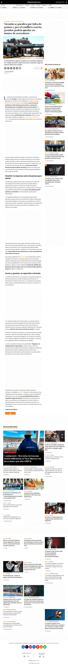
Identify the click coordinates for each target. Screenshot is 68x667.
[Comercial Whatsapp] (43, 656)
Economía (27, 5)
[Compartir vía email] (20, 68)
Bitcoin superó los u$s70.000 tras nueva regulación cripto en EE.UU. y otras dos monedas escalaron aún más (33, 567)
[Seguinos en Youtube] (37, 647)
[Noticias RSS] (41, 647)
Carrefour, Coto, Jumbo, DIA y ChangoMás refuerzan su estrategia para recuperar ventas (54, 181)
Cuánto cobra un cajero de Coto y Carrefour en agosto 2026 (54, 457)
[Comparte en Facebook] (5, 68)
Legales (50, 5)
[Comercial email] (40, 656)
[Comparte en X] (8, 68)
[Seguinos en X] (26, 647)
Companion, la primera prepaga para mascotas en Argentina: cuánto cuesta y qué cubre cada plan (54, 85)
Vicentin (23, 257)
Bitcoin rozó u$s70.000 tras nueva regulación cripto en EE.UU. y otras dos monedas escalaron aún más (11, 543)
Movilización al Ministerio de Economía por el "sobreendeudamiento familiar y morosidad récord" (12, 495)
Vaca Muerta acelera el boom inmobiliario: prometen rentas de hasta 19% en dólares (54, 132)
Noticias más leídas (10, 427)
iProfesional (7, 21)
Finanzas (38, 5)
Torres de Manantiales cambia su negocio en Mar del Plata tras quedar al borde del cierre (54, 156)
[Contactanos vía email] (24, 656)
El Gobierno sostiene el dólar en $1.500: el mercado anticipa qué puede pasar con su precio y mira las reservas (34, 601)
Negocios (13, 21)
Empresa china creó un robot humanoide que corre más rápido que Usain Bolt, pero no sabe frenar (12, 601)
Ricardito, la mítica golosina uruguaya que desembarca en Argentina (54, 519)
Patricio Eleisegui (9, 71)
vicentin (13, 413)
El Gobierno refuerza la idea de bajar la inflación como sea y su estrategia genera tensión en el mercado (53, 471)
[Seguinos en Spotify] (44, 647)
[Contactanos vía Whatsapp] (28, 656)
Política (32, 5)
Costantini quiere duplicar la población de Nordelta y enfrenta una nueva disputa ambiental (12, 470)
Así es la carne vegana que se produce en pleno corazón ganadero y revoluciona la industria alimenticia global (53, 109)
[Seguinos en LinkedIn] (34, 647)
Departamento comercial (41, 654)
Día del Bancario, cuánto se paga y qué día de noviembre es (12, 576)
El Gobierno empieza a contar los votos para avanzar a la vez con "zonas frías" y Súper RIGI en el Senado (54, 566)
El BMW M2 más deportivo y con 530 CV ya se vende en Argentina (12, 517)
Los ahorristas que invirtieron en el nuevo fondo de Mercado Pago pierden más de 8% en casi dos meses (54, 578)
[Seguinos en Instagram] (30, 647)
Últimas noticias (19, 5)
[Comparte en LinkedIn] (14, 68)
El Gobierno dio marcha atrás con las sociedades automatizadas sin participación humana (54, 553)
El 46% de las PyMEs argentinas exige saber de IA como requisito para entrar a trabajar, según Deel (55, 447)
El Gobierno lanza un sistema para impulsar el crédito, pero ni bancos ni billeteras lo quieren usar (34, 543)
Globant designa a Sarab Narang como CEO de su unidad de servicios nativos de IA (34, 470)
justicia (7, 413)
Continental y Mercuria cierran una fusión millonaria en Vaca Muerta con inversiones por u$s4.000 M (22, 458)
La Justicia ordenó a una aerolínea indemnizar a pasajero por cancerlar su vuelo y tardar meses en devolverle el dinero (55, 625)
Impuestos (44, 5)
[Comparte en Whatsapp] (11, 68)
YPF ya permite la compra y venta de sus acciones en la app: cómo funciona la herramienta (12, 613)
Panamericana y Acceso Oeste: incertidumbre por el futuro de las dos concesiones (12, 625)
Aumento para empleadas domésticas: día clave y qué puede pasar (32, 495)
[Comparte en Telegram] (17, 68)
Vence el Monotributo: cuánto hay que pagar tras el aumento (12, 505)
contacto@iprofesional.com (34, 663)
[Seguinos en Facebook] (23, 647)
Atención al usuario (26, 653)
